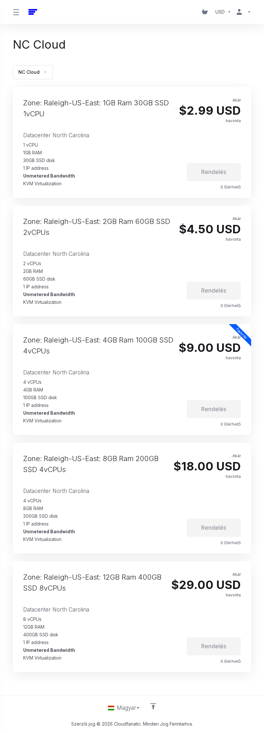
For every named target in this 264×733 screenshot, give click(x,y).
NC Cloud (29, 72)
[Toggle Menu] (16, 11)
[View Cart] (206, 12)
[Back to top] (153, 706)
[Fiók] (242, 12)
